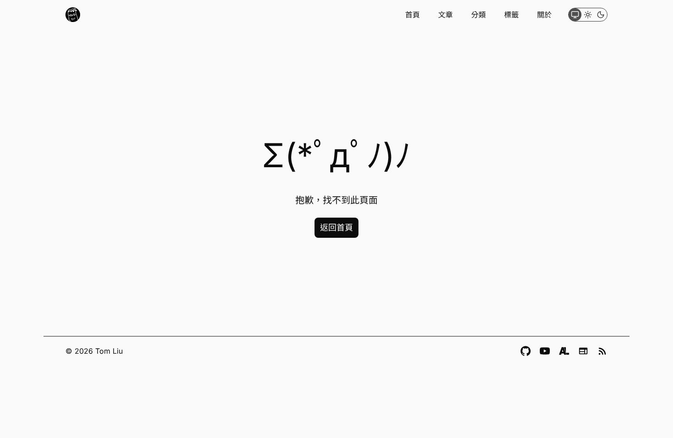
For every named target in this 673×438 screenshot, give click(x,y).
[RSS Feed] (602, 351)
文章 (445, 14)
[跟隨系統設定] (575, 14)
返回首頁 (336, 227)
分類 (478, 14)
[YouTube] (545, 351)
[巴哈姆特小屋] (583, 351)
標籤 (511, 14)
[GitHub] (526, 351)
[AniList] (564, 351)
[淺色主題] (587, 14)
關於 (544, 14)
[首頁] (72, 14)
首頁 (412, 14)
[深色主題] (600, 14)
